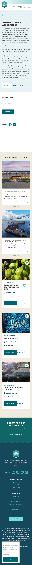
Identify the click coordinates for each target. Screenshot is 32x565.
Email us (16, 465)
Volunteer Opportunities (16, 504)
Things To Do (16, 484)
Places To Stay (16, 487)
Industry (28, 2)
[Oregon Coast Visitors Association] (4, 4)
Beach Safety (16, 509)
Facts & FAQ (16, 499)
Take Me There (15, 434)
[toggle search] (25, 7)
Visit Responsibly (16, 501)
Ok (11, 559)
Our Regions (16, 482)
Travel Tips (16, 496)
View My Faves (18, 85)
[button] (10, 124)
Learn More (10, 303)
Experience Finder (16, 507)
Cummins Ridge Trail (11, 66)
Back (7, 14)
